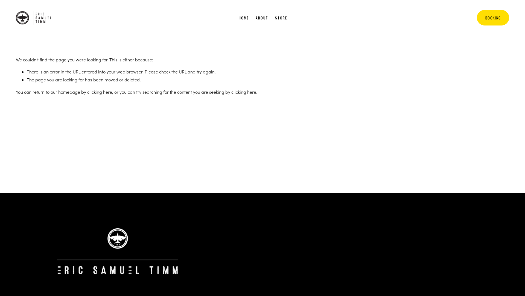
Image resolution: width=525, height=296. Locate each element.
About (262, 18)
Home (244, 18)
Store (281, 18)
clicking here (99, 92)
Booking (493, 18)
